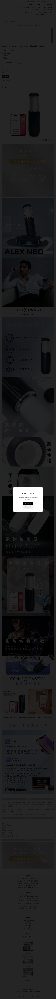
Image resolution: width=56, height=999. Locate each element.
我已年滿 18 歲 (28, 503)
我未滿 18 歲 (28, 507)
